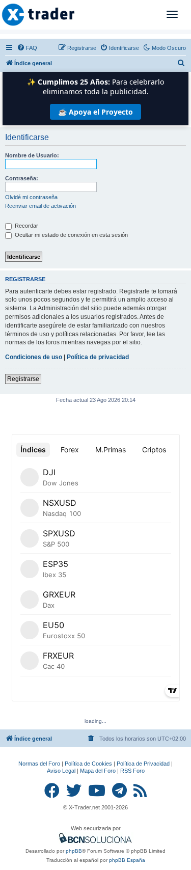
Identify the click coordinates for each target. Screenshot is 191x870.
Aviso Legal (61, 771)
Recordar (25, 226)
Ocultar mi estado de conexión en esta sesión (70, 235)
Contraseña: (21, 178)
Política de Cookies (88, 763)
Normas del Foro (39, 763)
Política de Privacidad (143, 763)
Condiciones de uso (33, 357)
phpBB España (127, 860)
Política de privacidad (98, 357)
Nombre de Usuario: (32, 155)
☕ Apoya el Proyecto (95, 112)
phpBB (74, 851)
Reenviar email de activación (40, 206)
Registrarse (23, 379)
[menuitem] (27, 48)
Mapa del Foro (98, 771)
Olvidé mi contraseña (31, 197)
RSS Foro (132, 771)
